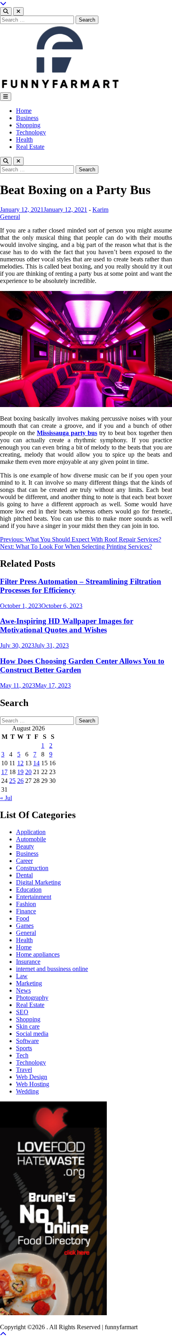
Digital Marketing (38, 882)
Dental (24, 875)
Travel (24, 1069)
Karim (100, 209)
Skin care (28, 1026)
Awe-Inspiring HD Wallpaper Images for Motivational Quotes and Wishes (66, 625)
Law (22, 976)
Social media (32, 1033)
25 (12, 780)
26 (20, 780)
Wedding (27, 1091)
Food (22, 918)
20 (28, 771)
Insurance (28, 961)
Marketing (29, 983)
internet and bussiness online (52, 968)
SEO (22, 1012)
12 (20, 763)
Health (24, 139)
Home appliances (38, 954)
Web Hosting (32, 1084)
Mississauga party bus (67, 432)
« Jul (6, 797)
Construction (32, 868)
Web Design (31, 1076)
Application (31, 831)
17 (4, 771)
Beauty (25, 846)
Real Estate (30, 146)
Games (25, 925)
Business (27, 117)
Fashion (26, 904)
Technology (31, 132)
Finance (26, 911)
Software (27, 1040)
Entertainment (33, 896)
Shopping (28, 125)
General (10, 216)
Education (29, 889)
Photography (32, 997)
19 (20, 771)
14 (36, 763)
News (23, 990)
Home (24, 110)
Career (24, 860)
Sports (24, 1048)
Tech (22, 1055)
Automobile (31, 839)
